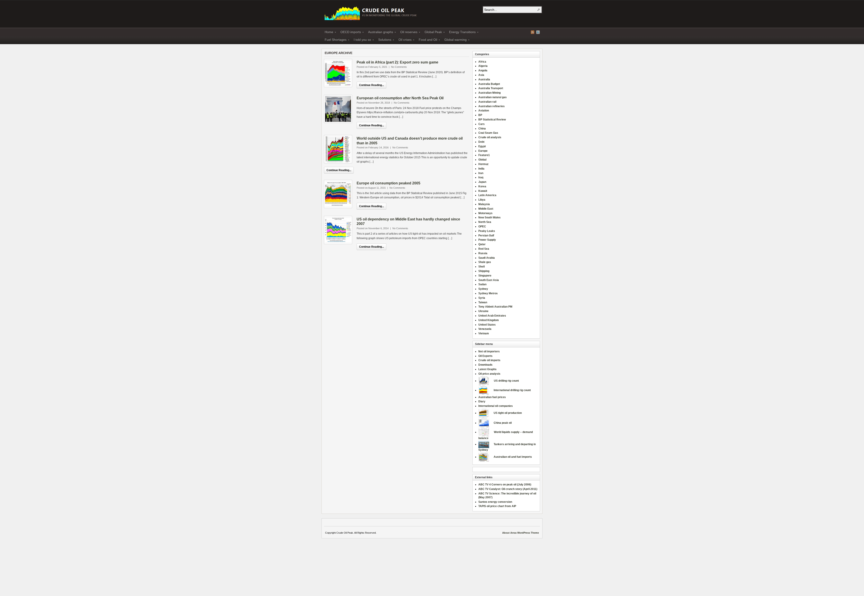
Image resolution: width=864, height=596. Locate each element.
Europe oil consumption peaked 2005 (388, 183)
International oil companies (495, 406)
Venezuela (484, 329)
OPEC (482, 226)
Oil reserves (407, 32)
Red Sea (483, 248)
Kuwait (482, 191)
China (482, 128)
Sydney (483, 288)
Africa (482, 61)
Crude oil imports (489, 360)
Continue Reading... (371, 85)
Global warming (454, 40)
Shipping (483, 271)
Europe (483, 150)
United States (487, 324)
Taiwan (482, 302)
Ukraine (483, 311)
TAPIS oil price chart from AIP (497, 506)
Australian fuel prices (492, 397)
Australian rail (487, 101)
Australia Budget (489, 84)
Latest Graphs (487, 369)
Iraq (480, 177)
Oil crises (404, 40)
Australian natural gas (492, 97)
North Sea (484, 222)
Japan (482, 182)
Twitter (538, 32)
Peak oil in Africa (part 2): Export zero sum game (397, 62)
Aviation (483, 110)
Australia (484, 79)
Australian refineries (491, 106)
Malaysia (484, 204)
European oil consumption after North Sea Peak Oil (400, 98)
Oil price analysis (489, 373)
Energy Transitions (461, 32)
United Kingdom (488, 320)
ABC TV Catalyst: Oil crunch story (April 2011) (507, 489)
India (481, 168)
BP (480, 115)
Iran (480, 173)
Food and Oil (426, 40)
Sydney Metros (488, 293)
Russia (482, 253)
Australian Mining (489, 92)
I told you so (361, 40)
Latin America (487, 195)
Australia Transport (490, 88)
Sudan (482, 284)
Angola (482, 70)
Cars (481, 124)
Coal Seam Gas (488, 132)
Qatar (482, 244)
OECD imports (349, 32)
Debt (481, 141)
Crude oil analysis (489, 137)
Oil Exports (485, 356)
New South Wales (489, 217)
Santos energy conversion (495, 501)
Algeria (483, 66)
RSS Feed (532, 32)
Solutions (383, 40)
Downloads (485, 364)
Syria (481, 297)
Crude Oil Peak (371, 12)
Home (327, 32)
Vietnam (483, 333)
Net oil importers (489, 351)
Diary (481, 401)
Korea (482, 186)
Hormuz (483, 164)
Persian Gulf (486, 235)
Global (482, 159)
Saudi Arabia (486, 257)
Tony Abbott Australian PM (495, 306)
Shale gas (484, 262)
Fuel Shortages (334, 40)
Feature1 (484, 155)
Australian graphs (379, 32)
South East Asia (488, 280)
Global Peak (432, 32)
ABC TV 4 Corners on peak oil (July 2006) (504, 484)
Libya (481, 199)
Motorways (485, 213)
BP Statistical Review (492, 119)
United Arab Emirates (492, 315)
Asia (481, 75)
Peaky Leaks (486, 231)
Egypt (482, 146)
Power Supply (487, 239)
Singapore (484, 275)
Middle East (485, 208)
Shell (481, 266)
